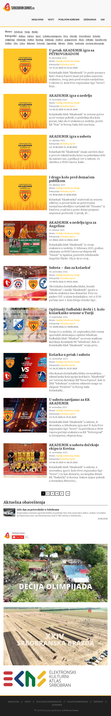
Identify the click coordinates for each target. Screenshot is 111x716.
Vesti (51, 19)
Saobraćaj (79, 43)
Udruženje (21, 40)
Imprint (98, 702)
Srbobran (18, 32)
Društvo (59, 40)
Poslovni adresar (68, 19)
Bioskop (39, 40)
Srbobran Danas (70, 710)
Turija (27, 32)
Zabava (30, 36)
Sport (38, 36)
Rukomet (31, 43)
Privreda (41, 43)
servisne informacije (95, 43)
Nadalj (34, 32)
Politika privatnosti (48, 702)
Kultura (22, 36)
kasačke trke (101, 40)
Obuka (70, 43)
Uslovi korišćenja (77, 702)
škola (81, 40)
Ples (16, 43)
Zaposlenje (51, 43)
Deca (65, 36)
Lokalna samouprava (52, 36)
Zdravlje (73, 36)
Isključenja (10, 40)
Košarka (96, 36)
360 (102, 19)
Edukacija (49, 40)
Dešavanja (90, 19)
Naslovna (38, 19)
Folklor (8, 43)
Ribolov (61, 43)
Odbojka (89, 40)
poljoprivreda (71, 40)
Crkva (22, 43)
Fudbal (31, 40)
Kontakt (57, 705)
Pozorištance (85, 36)
